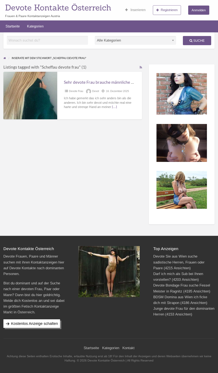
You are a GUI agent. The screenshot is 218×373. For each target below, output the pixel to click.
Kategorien (35, 26)
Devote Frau (76, 91)
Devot (95, 91)
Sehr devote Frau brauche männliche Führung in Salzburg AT (118, 82)
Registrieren (169, 10)
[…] (114, 107)
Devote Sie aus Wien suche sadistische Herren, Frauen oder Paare (179, 262)
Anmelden (199, 10)
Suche (198, 40)
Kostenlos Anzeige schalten (34, 323)
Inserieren (138, 10)
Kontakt (128, 348)
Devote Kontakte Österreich (58, 7)
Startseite (13, 26)
